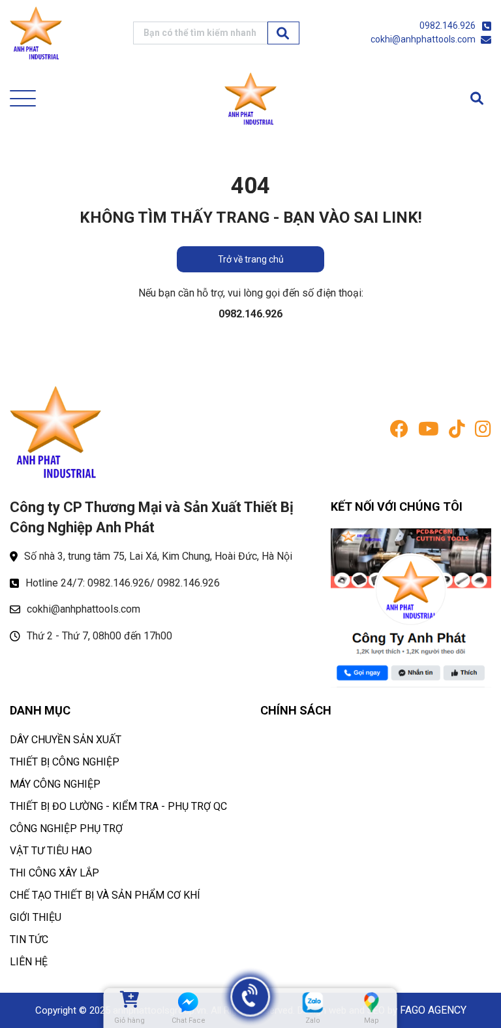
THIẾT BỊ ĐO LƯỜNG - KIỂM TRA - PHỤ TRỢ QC (118, 806)
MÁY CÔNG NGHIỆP (55, 784)
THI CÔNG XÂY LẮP (54, 873)
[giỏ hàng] (129, 1002)
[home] (36, 33)
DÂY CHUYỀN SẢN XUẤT (65, 739)
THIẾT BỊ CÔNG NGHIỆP (64, 762)
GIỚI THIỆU (35, 917)
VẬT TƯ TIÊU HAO (51, 850)
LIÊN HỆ (29, 962)
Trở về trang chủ (251, 259)
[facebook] (399, 431)
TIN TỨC (29, 939)
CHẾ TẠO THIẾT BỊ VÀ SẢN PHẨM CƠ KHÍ (105, 895)
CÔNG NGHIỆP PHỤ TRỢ (66, 828)
